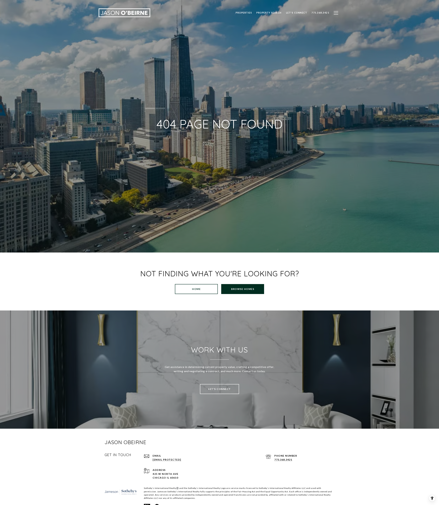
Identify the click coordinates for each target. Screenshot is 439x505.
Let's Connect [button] (219, 388)
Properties (244, 12)
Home (196, 288)
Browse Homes (242, 288)
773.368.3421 (283, 459)
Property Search (269, 12)
